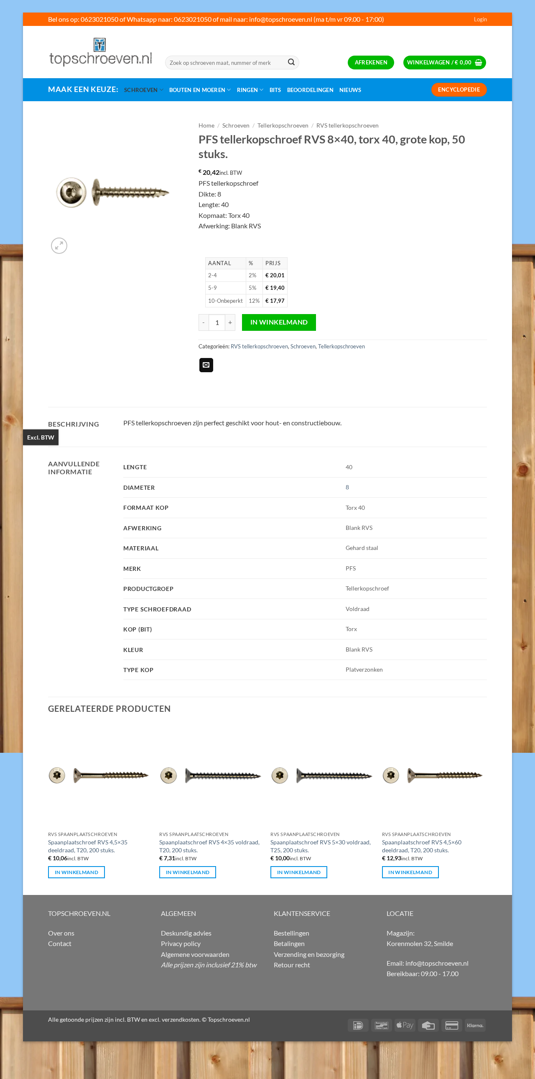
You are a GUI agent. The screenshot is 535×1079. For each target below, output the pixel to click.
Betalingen (289, 943)
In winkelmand (279, 322)
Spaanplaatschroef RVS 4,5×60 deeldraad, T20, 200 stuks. (421, 846)
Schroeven (141, 90)
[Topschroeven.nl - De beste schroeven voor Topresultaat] (100, 52)
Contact (59, 943)
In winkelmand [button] (77, 872)
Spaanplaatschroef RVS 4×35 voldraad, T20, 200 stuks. (209, 846)
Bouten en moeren (197, 90)
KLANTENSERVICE (302, 913)
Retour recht (292, 965)
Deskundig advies (186, 933)
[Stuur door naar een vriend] (206, 365)
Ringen (247, 90)
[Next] (484, 808)
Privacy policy (181, 943)
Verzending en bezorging (309, 954)
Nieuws (350, 90)
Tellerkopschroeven (282, 125)
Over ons (61, 933)
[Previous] (48, 808)
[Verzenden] (291, 63)
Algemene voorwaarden (195, 954)
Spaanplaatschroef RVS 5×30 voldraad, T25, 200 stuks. (320, 846)
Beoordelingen (310, 90)
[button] (480, 19)
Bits (275, 90)
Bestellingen (291, 933)
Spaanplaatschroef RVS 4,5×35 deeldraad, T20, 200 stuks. (87, 846)
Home (206, 125)
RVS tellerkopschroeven (347, 125)
